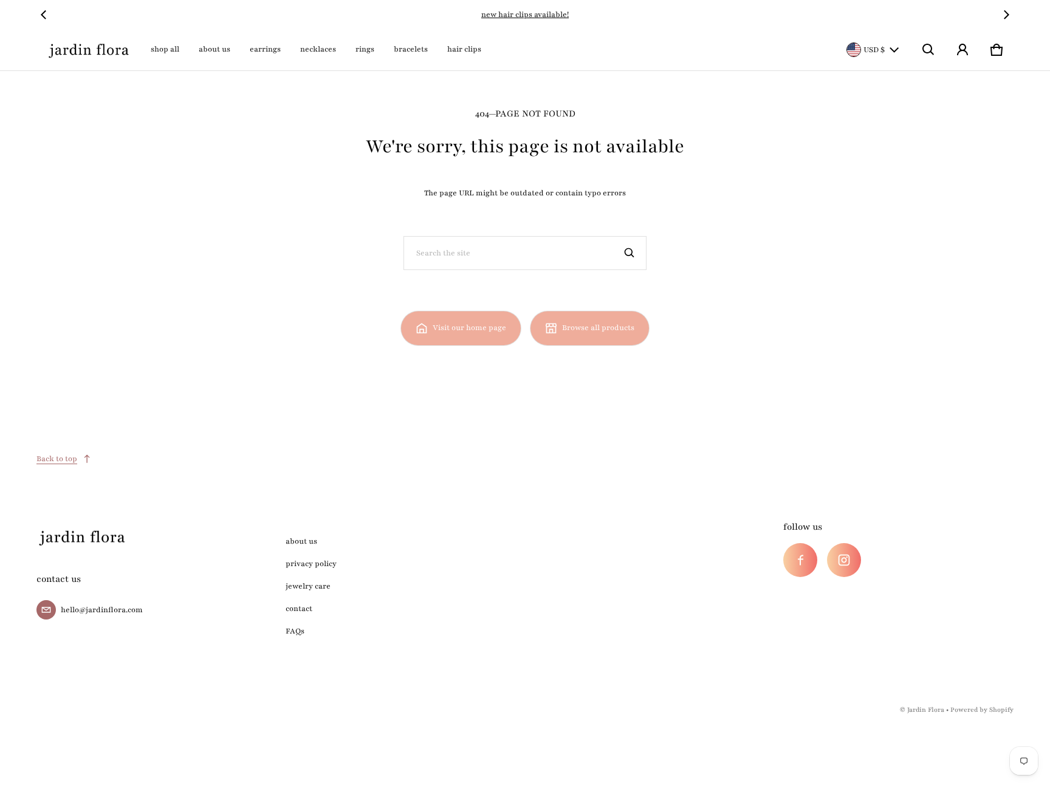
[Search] (629, 253)
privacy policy (311, 564)
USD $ (874, 50)
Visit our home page (469, 328)
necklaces (318, 49)
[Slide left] (43, 14)
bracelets (411, 49)
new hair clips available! (525, 14)
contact (299, 608)
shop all (165, 49)
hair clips (464, 49)
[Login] (962, 50)
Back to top (56, 459)
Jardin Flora (925, 709)
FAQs (295, 631)
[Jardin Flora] (88, 50)
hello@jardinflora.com (102, 610)
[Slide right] (1006, 14)
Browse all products (598, 328)
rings (364, 49)
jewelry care (308, 586)
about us (214, 49)
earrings (265, 49)
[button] (928, 50)
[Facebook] (800, 560)
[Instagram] (844, 560)
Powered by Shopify (982, 709)
